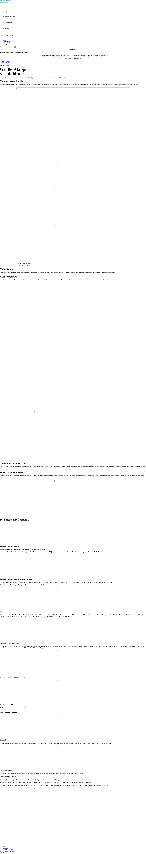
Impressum (5, 848)
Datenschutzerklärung (8, 849)
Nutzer (4, 40)
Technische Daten (7, 42)
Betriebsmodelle (7, 41)
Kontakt (5, 44)
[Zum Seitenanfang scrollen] (0, 853)
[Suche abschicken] (15, 47)
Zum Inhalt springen (5, 0)
